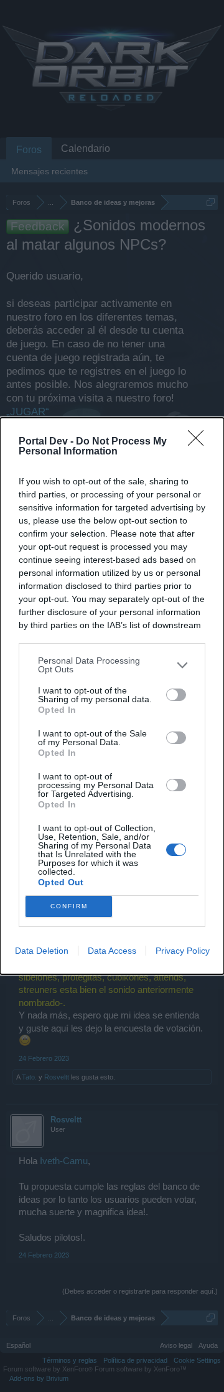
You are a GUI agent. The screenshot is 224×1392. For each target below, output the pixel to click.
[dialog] (112, 696)
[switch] (176, 695)
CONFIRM (69, 906)
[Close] (200, 442)
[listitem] (112, 665)
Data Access (112, 951)
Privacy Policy (183, 951)
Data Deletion (41, 951)
